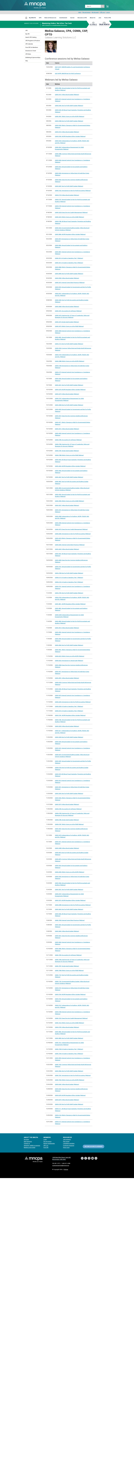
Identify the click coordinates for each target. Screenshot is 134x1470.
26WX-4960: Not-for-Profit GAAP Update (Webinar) (69, 645)
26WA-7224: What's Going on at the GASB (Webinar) (69, 1023)
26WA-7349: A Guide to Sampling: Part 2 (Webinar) (69, 1053)
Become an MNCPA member (93, 1146)
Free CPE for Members (31, 47)
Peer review (66, 1141)
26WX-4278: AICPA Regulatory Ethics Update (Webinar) (70, 389)
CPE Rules (28, 54)
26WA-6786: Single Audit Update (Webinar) (67, 820)
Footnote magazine (68, 1145)
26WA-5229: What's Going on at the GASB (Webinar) (69, 217)
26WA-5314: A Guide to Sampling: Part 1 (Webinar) (69, 258)
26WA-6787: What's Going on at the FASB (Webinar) (69, 824)
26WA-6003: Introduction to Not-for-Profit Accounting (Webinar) (73, 534)
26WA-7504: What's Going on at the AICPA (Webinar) (69, 1080)
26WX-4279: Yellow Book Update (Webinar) (67, 394)
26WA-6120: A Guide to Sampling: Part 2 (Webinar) (69, 582)
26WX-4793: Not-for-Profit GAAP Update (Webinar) (69, 593)
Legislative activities (68, 1143)
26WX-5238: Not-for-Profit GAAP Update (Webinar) (69, 737)
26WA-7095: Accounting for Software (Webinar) (68, 955)
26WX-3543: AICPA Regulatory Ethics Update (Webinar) (70, 136)
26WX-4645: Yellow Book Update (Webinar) (67, 549)
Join (99, 17)
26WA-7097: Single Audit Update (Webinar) (67, 966)
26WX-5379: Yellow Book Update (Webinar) (67, 804)
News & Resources (50, 17)
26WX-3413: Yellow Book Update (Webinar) (67, 94)
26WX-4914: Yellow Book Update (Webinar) (67, 628)
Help (79, 12)
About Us (92, 17)
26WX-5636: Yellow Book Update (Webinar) (67, 931)
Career (72, 17)
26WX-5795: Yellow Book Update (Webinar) (67, 1027)
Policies (66, 1169)
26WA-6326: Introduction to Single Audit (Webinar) (69, 660)
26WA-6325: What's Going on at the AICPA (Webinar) (69, 656)
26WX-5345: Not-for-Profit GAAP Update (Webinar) (69, 793)
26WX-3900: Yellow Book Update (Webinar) (67, 278)
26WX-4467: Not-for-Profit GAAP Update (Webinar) (69, 477)
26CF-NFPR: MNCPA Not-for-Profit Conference (68, 73)
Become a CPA (82, 17)
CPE (40, 17)
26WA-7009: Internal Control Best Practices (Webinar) (70, 920)
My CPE (27, 34)
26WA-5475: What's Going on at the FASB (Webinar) (69, 326)
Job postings (67, 1139)
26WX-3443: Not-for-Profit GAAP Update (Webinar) (69, 105)
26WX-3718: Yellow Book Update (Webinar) (67, 195)
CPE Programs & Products (32, 40)
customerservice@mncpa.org (60, 1165)
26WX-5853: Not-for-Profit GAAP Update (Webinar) (69, 1038)
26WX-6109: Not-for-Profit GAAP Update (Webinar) (69, 1104)
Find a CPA (107, 17)
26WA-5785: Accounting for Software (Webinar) (68, 440)
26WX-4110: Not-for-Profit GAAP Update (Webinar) (69, 344)
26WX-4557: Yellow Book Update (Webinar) (67, 505)
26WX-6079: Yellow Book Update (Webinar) (67, 1100)
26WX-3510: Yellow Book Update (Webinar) (67, 132)
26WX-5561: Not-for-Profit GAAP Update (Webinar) (69, 889)
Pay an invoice (47, 1141)
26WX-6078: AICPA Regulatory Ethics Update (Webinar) (70, 1095)
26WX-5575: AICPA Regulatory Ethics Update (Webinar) (70, 900)
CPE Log (102, 12)
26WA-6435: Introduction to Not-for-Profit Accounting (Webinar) (73, 702)
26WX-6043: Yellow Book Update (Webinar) (67, 1084)
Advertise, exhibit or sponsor (32, 1145)
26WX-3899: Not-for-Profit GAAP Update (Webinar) (69, 273)
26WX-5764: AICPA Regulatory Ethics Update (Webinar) (70, 994)
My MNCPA (32, 17)
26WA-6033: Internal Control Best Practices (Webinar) (70, 544)
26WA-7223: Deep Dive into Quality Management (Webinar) (71, 1018)
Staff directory (28, 1141)
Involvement (63, 17)
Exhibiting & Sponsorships (32, 57)
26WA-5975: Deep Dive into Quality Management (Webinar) (71, 529)
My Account (95, 12)
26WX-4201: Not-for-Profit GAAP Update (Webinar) (69, 385)
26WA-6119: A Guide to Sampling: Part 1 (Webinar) (69, 577)
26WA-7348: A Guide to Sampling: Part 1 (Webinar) (69, 1049)
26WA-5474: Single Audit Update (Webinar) (67, 322)
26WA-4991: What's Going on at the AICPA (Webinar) (69, 116)
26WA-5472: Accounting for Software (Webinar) (68, 311)
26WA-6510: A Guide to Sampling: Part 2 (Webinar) (69, 711)
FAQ (26, 61)
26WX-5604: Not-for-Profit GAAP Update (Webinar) (69, 909)
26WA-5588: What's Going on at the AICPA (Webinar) (69, 361)
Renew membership (49, 1143)
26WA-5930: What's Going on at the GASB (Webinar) (69, 501)
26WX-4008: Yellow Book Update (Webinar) (67, 306)
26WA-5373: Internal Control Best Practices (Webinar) (70, 282)
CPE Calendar (29, 44)
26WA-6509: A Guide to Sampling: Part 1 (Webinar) (69, 706)
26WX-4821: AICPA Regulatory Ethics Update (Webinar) (70, 604)
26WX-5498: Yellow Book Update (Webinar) (67, 848)
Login (45, 1139)
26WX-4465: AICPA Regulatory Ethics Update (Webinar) (70, 466)
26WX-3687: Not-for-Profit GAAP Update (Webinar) (69, 186)
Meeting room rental (29, 1147)
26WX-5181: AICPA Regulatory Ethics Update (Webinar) (70, 715)
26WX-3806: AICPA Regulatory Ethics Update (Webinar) (70, 234)
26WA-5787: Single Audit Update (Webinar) (67, 450)
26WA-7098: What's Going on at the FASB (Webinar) (69, 970)
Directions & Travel (30, 50)
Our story (26, 1139)
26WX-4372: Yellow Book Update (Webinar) (67, 429)
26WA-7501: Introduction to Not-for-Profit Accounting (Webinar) (73, 1075)
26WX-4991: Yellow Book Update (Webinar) (67, 678)
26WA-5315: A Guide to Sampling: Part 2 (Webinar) (69, 262)
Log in (108, 12)
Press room (66, 1147)
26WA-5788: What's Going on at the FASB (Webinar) (69, 455)
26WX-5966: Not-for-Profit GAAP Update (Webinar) (69, 1071)
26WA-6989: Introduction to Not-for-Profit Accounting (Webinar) (73, 905)
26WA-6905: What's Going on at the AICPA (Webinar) (69, 872)
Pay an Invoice (86, 12)
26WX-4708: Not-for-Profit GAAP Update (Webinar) (69, 573)
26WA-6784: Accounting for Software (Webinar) (68, 809)
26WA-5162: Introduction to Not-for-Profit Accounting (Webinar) (73, 190)
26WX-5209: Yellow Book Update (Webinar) (67, 726)
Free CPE (45, 1147)
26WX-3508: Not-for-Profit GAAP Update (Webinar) (69, 121)
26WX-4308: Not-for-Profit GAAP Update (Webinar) (69, 405)
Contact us (27, 1143)
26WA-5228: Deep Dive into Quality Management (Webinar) (71, 212)
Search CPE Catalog (30, 37)
